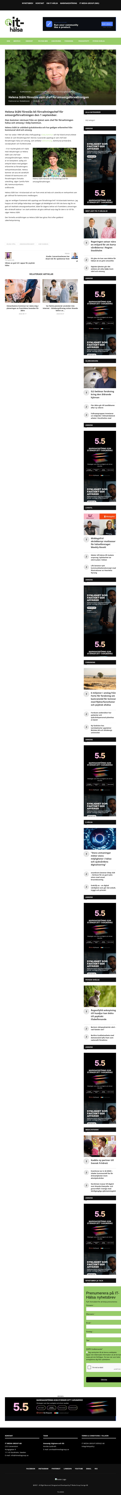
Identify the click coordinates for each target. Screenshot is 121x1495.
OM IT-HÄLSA (52, 3)
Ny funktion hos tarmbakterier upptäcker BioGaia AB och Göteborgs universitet (101, 729)
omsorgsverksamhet (27, 244)
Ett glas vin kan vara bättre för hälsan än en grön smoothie (103, 259)
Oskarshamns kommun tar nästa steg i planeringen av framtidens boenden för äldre (23, 308)
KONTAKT (40, 3)
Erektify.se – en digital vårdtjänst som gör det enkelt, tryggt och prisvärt (103, 887)
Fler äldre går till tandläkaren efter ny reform (103, 406)
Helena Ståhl (11, 244)
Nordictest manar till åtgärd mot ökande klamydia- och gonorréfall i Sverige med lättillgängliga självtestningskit (103, 1187)
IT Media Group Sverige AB (79, 1485)
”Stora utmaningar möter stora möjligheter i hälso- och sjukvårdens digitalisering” (101, 858)
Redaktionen (25, 101)
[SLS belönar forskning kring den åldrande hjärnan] (100, 377)
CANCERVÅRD (56, 41)
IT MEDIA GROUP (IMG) (89, 3)
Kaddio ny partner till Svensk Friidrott (102, 1162)
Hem (13, 92)
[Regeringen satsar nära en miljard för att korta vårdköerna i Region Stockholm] (100, 227)
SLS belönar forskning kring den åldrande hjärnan (102, 394)
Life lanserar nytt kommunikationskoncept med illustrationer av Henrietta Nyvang (103, 569)
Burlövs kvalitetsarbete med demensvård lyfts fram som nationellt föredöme (102, 1037)
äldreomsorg (47, 141)
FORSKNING (69, 41)
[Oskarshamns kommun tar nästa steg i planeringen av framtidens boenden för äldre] (22, 291)
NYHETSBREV (27, 3)
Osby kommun (47, 135)
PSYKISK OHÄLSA (99, 41)
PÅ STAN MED (43, 41)
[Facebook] (54, 7)
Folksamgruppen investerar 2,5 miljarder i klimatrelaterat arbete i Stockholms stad (103, 415)
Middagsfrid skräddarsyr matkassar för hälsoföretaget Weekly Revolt (103, 543)
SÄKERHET (29, 41)
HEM (8, 41)
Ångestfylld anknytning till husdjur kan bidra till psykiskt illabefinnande (103, 1015)
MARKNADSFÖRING (68, 3)
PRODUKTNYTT (83, 41)
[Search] (115, 55)
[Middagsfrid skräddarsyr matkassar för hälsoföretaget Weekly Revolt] (100, 524)
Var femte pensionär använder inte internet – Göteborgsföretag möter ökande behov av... (60, 308)
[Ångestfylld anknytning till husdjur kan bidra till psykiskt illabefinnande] (100, 996)
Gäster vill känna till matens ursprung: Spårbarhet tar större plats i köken (102, 557)
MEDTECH (16, 41)
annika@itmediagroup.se (59, 1449)
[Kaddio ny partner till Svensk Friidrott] (100, 1146)
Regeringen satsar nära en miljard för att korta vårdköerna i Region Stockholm (103, 246)
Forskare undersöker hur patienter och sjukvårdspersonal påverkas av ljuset (102, 716)
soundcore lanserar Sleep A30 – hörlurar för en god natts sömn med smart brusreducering (103, 876)
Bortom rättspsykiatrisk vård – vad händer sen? (103, 1028)
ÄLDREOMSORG (12, 48)
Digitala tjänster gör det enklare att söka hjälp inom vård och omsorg (102, 268)
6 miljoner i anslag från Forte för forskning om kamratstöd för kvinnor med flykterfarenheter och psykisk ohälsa (103, 698)
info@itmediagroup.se (19, 1455)
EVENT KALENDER (27, 48)
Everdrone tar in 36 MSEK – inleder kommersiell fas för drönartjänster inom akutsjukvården (102, 1174)
